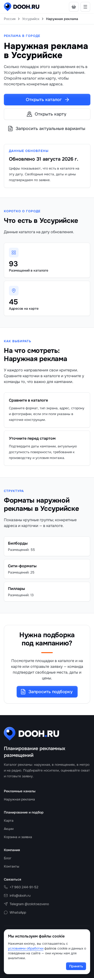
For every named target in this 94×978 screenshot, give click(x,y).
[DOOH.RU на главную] (21, 6)
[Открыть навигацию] (85, 7)
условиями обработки (25, 948)
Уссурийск (30, 19)
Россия (9, 19)
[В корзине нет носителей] (74, 7)
